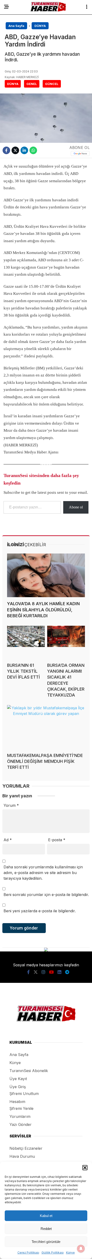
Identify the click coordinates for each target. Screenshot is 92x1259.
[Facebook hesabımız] (28, 972)
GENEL (31, 84)
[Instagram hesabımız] (43, 972)
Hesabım (17, 1101)
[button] (85, 1167)
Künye (70, 1252)
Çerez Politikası (28, 1252)
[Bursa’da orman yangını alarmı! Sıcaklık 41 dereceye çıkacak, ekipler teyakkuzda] (66, 642)
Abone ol (76, 507)
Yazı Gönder (20, 1124)
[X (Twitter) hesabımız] (35, 972)
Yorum (11, 805)
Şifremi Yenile (21, 1108)
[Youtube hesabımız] (51, 972)
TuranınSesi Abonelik (28, 1070)
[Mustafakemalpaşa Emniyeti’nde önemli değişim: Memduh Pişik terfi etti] (46, 727)
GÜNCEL (52, 84)
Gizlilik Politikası (53, 1252)
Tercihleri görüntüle (46, 1242)
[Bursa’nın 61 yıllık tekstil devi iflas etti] (26, 642)
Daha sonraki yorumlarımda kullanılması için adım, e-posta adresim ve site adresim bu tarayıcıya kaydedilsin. (43, 873)
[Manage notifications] (81, 1248)
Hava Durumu (22, 1156)
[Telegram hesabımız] (67, 972)
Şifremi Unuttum (24, 1093)
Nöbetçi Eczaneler (25, 1148)
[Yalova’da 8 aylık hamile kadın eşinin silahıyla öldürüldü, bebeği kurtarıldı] (46, 575)
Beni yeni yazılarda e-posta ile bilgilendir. (40, 910)
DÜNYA (12, 84)
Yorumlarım (19, 1116)
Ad (8, 839)
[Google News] (80, 153)
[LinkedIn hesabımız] (59, 972)
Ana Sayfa (18, 1054)
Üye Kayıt (18, 1078)
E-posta (56, 839)
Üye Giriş (17, 1086)
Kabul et (46, 1216)
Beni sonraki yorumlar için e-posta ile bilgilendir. (46, 894)
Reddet (46, 1229)
